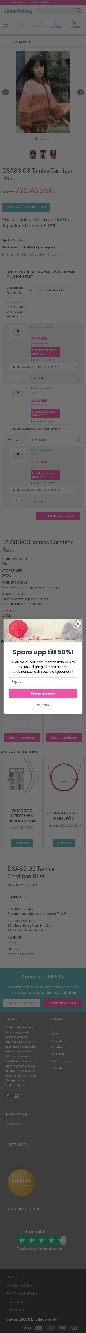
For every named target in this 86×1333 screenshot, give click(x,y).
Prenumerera (43, 693)
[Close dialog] (78, 624)
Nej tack (43, 705)
